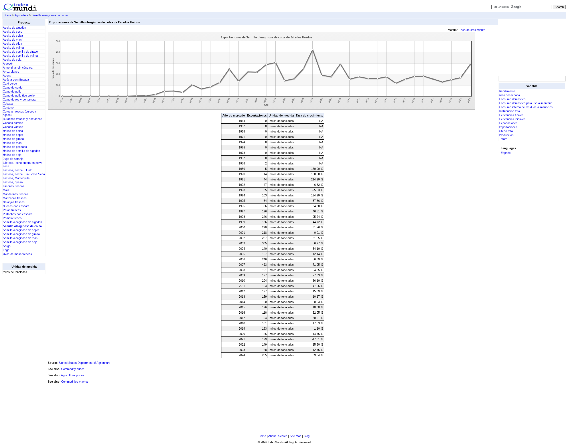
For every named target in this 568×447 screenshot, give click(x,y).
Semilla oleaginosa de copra (21, 230)
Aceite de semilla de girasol (20, 51)
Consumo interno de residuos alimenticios (526, 107)
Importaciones (508, 127)
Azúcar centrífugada (16, 79)
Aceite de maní (12, 39)
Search (282, 436)
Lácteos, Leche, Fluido (17, 170)
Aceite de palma (13, 47)
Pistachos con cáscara (17, 214)
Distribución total (510, 111)
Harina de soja (12, 154)
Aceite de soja (12, 59)
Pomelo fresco (12, 218)
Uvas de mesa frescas (17, 254)
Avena (7, 75)
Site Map (295, 436)
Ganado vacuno (13, 127)
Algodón (8, 63)
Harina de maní (12, 142)
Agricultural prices (72, 375)
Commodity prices (73, 369)
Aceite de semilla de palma (20, 55)
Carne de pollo (12, 91)
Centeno (8, 107)
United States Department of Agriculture (84, 362)
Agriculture (21, 15)
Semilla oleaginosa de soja (20, 242)
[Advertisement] (20, 344)
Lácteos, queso (13, 182)
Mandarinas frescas (15, 194)
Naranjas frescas (14, 202)
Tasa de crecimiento (472, 30)
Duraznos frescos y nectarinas (22, 119)
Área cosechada (509, 95)
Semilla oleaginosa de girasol (21, 234)
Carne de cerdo (12, 87)
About (272, 436)
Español (506, 152)
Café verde (10, 83)
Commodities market (74, 381)
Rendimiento (507, 91)
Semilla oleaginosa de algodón (22, 222)
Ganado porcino (13, 123)
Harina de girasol (13, 138)
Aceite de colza (13, 35)
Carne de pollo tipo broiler (19, 95)
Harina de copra (13, 134)
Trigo (6, 250)
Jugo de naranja (13, 158)
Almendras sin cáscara (17, 67)
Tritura (503, 139)
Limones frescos (13, 186)
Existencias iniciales (512, 119)
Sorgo (6, 246)
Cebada (8, 103)
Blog (307, 436)
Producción (506, 135)
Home (7, 15)
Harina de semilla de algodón (21, 150)
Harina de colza (13, 131)
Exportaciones (508, 123)
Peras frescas (12, 210)
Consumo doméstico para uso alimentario (525, 103)
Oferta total (506, 131)
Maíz (6, 190)
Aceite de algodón (14, 27)
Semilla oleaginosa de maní (20, 238)
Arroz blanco (11, 71)
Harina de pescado (15, 146)
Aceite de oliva (12, 43)
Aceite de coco (12, 31)
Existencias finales (511, 115)
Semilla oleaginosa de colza (50, 15)
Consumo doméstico (512, 99)
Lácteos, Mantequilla (16, 178)
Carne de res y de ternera (19, 99)
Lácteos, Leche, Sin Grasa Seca (24, 174)
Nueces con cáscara (16, 206)
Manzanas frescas (15, 198)
